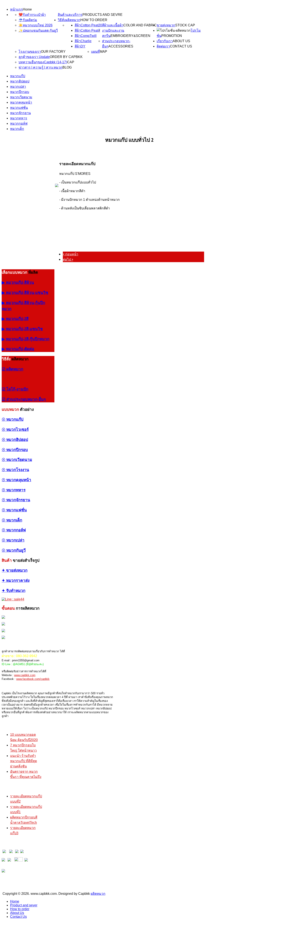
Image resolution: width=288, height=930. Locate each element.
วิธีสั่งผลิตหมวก (69, 20)
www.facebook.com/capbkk (33, 679)
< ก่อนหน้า (70, 254)
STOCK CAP (185, 25)
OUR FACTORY (53, 51)
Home (27, 9)
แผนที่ (95, 51)
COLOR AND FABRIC (140, 25)
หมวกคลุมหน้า (21, 102)
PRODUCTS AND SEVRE (102, 14)
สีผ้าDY (80, 46)
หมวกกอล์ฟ (18, 123)
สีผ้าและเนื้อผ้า (112, 25)
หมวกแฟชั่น (19, 107)
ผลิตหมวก (98, 893)
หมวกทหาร (18, 118)
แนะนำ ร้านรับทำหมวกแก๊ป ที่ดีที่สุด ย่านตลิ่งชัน (23, 761)
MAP (103, 51)
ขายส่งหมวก (166, 25)
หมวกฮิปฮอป (19, 81)
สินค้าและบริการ (70, 14)
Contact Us (18, 916)
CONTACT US (181, 46)
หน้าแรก (16, 9)
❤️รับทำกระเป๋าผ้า (32, 14)
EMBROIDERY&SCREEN (130, 36)
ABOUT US (181, 41)
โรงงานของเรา (30, 51)
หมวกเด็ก (17, 129)
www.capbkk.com (24, 675)
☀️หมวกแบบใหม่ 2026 (35, 25)
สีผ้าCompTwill (86, 36)
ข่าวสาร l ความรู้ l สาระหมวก (40, 67)
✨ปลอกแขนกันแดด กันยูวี (38, 30)
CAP (70, 62)
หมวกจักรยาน (20, 113)
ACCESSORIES (120, 46)
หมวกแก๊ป (17, 76)
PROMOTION (171, 36)
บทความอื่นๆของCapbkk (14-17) (43, 62)
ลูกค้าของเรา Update (34, 57)
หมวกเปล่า (18, 86)
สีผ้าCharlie (83, 41)
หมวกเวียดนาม (21, 97)
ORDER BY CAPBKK (66, 57)
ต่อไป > (68, 259)
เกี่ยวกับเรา (165, 41)
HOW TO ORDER (93, 20)
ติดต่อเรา (163, 46)
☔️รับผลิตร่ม (28, 20)
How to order (19, 909)
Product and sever (23, 905)
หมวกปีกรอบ (19, 92)
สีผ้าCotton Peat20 (88, 25)
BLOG (67, 67)
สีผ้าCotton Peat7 (87, 30)
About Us (17, 913)
